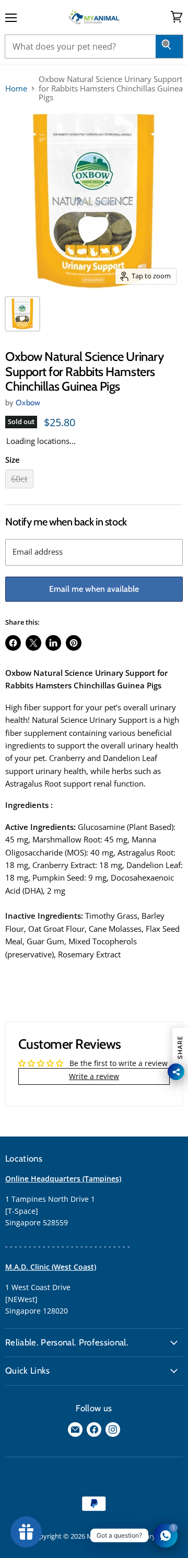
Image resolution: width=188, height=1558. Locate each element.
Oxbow (28, 402)
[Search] (169, 46)
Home (16, 88)
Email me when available (94, 589)
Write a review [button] (94, 1076)
